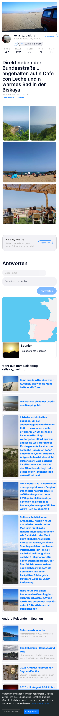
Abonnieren (50, 36)
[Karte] (29, 319)
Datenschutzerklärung (40, 703)
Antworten (47, 290)
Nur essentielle (11, 711)
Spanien (27, 345)
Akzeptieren (31, 711)
